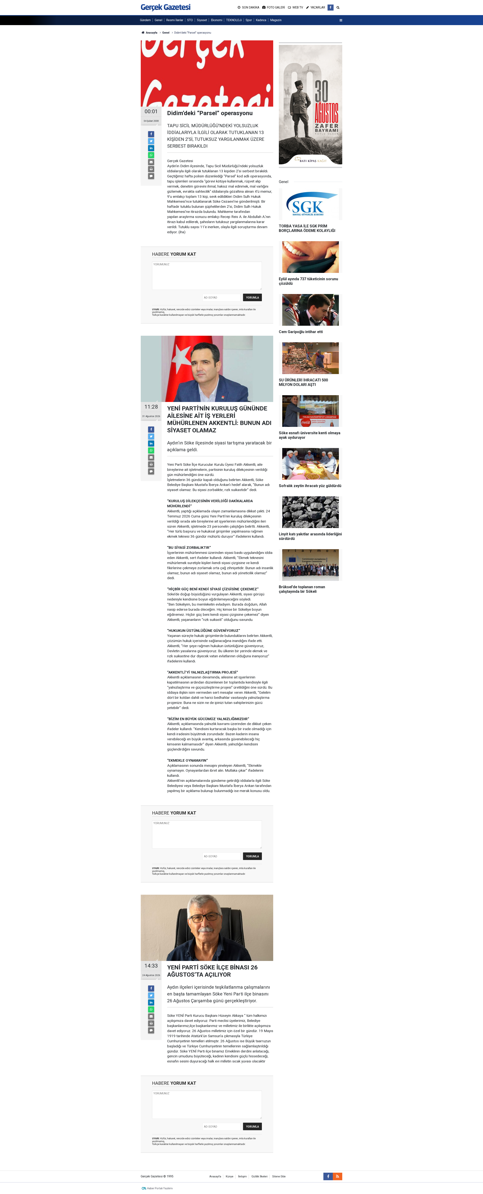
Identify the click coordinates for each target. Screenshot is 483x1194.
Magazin (275, 20)
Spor (249, 20)
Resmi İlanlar (174, 20)
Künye (229, 1176)
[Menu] (341, 20)
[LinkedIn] (151, 148)
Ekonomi (216, 20)
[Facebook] (151, 134)
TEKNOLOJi (234, 20)
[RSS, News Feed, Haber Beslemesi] (337, 1176)
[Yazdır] (151, 169)
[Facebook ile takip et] (331, 8)
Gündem (145, 20)
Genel (158, 20)
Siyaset (202, 20)
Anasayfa (215, 1176)
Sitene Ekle (279, 1176)
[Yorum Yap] (151, 176)
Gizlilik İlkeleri (259, 1176)
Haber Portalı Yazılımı (160, 1188)
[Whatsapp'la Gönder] (151, 155)
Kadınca (261, 20)
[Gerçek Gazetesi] (165, 7)
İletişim (242, 1176)
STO (190, 20)
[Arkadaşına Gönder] (151, 162)
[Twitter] (151, 141)
